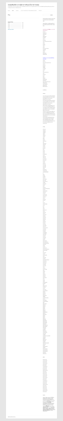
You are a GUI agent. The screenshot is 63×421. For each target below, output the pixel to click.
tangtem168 (44, 262)
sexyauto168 (45, 247)
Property (44, 222)
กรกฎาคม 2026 (45, 360)
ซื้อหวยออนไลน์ (45, 86)
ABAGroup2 (44, 143)
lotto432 (44, 189)
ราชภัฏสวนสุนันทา (45, 301)
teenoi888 (44, 264)
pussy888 (44, 40)
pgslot (44, 38)
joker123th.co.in (45, 181)
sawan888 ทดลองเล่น (46, 243)
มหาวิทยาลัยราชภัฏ (45, 297)
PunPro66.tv (44, 225)
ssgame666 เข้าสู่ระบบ (46, 259)
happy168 (44, 167)
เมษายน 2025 (45, 378)
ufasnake (44, 276)
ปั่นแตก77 (44, 294)
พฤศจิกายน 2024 (45, 384)
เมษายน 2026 (45, 364)
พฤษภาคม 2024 (45, 390)
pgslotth (44, 220)
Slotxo (44, 256)
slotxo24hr (44, 257)
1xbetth (44, 136)
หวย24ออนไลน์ (45, 332)
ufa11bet (44, 268)
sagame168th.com (45, 241)
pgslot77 (44, 213)
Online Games (45, 195)
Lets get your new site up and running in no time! (29, 10)
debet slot (44, 156)
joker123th (44, 180)
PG (43, 201)
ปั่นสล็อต (44, 291)
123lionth (44, 130)
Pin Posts (40, 10)
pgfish (44, 208)
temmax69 (44, 265)
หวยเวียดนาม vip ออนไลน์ (46, 335)
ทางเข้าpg (44, 287)
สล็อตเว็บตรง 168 (45, 325)
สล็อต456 (44, 306)
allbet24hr (44, 144)
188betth (44, 135)
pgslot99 (44, 215)
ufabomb (44, 275)
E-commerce (44, 158)
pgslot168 (44, 212)
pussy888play (45, 232)
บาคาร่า (44, 69)
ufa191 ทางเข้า (45, 269)
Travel (44, 266)
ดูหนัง (43, 76)
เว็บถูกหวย (44, 344)
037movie (44, 129)
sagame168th (45, 240)
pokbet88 (44, 221)
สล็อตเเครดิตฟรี (45, 326)
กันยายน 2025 (45, 372)
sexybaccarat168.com (46, 249)
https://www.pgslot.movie (46, 81)
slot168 (44, 253)
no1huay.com (45, 194)
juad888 (44, 182)
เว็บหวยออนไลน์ (45, 348)
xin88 (43, 278)
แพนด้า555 (44, 352)
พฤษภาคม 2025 (45, 377)
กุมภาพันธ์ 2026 (45, 366)
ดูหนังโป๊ (44, 44)
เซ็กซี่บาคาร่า (45, 339)
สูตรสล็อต (44, 329)
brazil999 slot (45, 154)
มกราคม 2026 (45, 367)
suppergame (45, 260)
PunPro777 (44, 226)
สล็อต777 (44, 309)
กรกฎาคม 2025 (45, 374)
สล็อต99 (44, 315)
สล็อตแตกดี (44, 327)
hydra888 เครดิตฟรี (45, 171)
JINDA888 (44, 37)
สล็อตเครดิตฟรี (45, 322)
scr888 (44, 245)
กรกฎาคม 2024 (45, 389)
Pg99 (43, 207)
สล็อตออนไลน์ (45, 82)
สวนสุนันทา (44, 328)
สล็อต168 (44, 304)
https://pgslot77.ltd (45, 72)
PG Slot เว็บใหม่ (45, 203)
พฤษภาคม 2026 (45, 363)
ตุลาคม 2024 (44, 385)
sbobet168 (44, 244)
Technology (44, 263)
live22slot (44, 187)
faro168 (44, 161)
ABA (43, 142)
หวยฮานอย (44, 333)
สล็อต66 (44, 308)
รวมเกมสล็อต (45, 300)
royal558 (44, 238)
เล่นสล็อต (44, 341)
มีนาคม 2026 (44, 365)
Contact (17, 10)
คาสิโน (44, 281)
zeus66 (44, 279)
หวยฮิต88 (44, 334)
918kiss (44, 60)
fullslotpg (44, 74)
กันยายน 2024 (45, 386)
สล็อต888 (44, 310)
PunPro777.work (45, 227)
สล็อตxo (44, 317)
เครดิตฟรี (44, 338)
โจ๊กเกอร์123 (44, 353)
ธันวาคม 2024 (45, 383)
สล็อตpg (44, 316)
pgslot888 (44, 49)
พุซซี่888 (44, 67)
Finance (44, 162)
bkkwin (44, 151)
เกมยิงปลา (44, 336)
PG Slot (44, 202)
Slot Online (44, 252)
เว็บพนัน (44, 345)
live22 (43, 75)
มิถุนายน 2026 (45, 361)
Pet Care (44, 200)
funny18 (47, 399)
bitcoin (44, 150)
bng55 (44, 152)
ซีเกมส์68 (44, 283)
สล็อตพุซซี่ (44, 319)
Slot (43, 251)
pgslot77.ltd (44, 214)
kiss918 (44, 184)
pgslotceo (44, 218)
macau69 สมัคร (45, 190)
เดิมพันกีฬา (44, 340)
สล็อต (43, 302)
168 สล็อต (44, 131)
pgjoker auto (45, 209)
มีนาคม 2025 (44, 379)
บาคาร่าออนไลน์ (45, 290)
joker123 (44, 31)
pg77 (43, 206)
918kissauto (45, 398)
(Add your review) (11, 29)
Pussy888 (44, 231)
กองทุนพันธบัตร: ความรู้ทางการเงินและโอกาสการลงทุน (23, 5)
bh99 (43, 149)
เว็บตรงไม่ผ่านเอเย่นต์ (46, 342)
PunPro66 (44, 224)
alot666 (44, 145)
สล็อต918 (44, 313)
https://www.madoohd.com (47, 62)
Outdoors (44, 196)
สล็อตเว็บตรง (44, 34)
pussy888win (45, 233)
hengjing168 (44, 169)
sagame (44, 63)
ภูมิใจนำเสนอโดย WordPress (12, 416)
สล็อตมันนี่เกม (45, 320)
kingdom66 (44, 183)
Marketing (44, 192)
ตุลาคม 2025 (44, 371)
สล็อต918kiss (45, 314)
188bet (44, 133)
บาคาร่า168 (44, 289)
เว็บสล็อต (44, 347)
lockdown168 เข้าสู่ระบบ (46, 188)
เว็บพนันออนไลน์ (45, 346)
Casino (44, 155)
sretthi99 (44, 258)
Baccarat (44, 148)
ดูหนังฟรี (44, 66)
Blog (13, 10)
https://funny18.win (46, 48)
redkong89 (44, 234)
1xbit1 (44, 137)
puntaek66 (44, 228)
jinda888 (44, 176)
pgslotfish (44, 219)
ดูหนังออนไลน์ (45, 54)
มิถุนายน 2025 (45, 376)
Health (44, 168)
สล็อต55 (44, 307)
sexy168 (44, 246)
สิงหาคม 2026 (45, 359)
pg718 (44, 205)
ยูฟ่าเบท (44, 298)
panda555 (44, 199)
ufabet (44, 272)
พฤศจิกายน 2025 (45, 370)
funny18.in (44, 164)
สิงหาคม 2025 (45, 373)
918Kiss (44, 139)
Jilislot (43, 174)
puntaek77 (44, 230)
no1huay (44, 193)
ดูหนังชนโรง (44, 80)
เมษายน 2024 (45, 391)
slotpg (44, 43)
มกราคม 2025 (45, 382)
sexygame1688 (45, 250)
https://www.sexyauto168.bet (47, 41)
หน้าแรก (9, 10)
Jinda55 (44, 175)
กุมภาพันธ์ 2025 (45, 380)
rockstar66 (44, 237)
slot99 (44, 35)
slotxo (44, 42)
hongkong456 (45, 170)
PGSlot (44, 211)
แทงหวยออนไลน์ (45, 351)
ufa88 (43, 270)
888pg (44, 138)
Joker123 (44, 177)
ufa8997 (44, 271)
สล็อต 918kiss (45, 303)
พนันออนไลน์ (45, 295)
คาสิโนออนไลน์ (45, 282)
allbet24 (44, 50)
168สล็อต (44, 132)
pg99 (43, 73)
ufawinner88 (44, 277)
